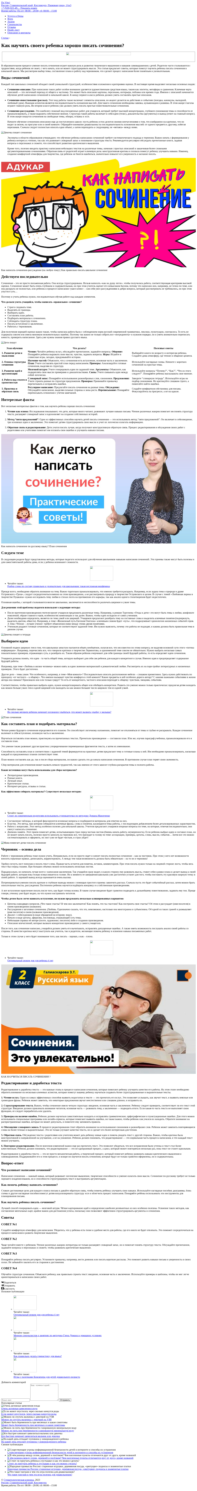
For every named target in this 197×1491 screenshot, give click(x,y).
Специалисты (14, 24)
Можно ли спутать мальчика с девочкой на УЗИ (26, 1419)
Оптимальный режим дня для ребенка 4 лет (30, 960)
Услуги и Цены (15, 16)
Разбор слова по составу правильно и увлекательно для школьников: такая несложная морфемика (58, 586)
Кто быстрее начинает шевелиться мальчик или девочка (30, 1436)
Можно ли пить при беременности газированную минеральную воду (37, 1430)
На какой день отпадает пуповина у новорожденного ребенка (33, 1441)
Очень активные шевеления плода (19, 1408)
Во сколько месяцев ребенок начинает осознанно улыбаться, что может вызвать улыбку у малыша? (59, 712)
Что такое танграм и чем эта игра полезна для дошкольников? (39, 1474)
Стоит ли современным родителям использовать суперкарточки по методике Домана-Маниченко (58, 815)
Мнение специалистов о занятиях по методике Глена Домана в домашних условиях (58, 1335)
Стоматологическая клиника (19, 1480)
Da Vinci (5, 2)
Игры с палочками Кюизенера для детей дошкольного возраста (47, 1377)
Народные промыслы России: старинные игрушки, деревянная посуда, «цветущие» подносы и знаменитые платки (68, 1469)
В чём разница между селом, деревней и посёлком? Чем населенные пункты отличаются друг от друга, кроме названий (70, 1458)
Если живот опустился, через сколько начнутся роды (28, 1414)
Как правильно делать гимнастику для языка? (38, 1356)
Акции (11, 21)
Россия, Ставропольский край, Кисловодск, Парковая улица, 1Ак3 (36, 5)
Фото (10, 19)
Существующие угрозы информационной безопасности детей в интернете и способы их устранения (60, 1452)
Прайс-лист (13, 30)
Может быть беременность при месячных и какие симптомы (33, 1425)
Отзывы (11, 27)
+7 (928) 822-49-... (19, 8)
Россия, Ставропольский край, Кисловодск (24, 1482)
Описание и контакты (18, 32)
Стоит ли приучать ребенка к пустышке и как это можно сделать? (42, 1463)
